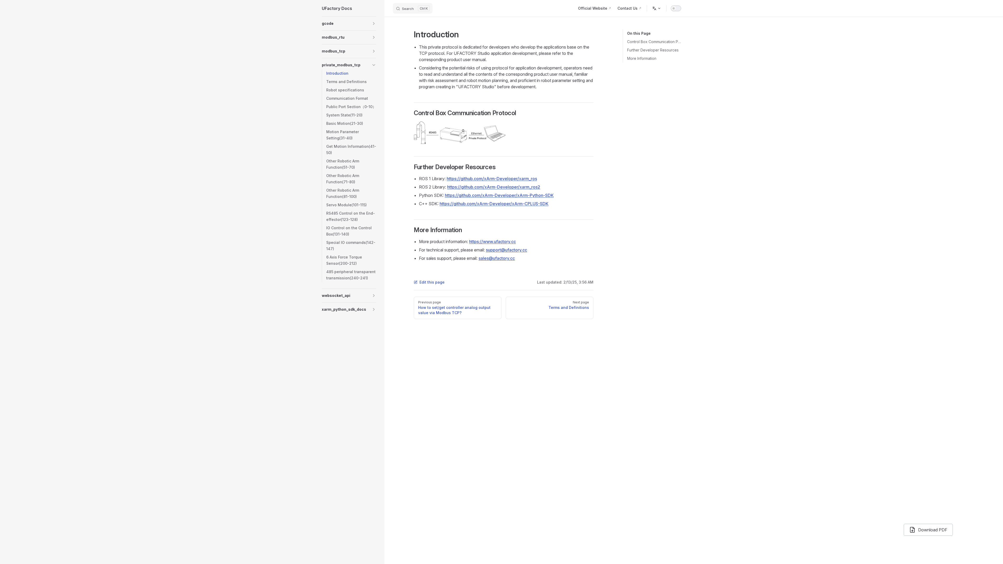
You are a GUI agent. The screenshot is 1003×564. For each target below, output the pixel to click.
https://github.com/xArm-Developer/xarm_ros (492, 178)
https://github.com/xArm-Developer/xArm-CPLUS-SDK (494, 203)
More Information (641, 58)
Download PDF (932, 529)
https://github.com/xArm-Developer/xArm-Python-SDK (499, 195)
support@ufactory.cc (506, 249)
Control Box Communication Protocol (654, 41)
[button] (349, 23)
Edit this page (432, 282)
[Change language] (656, 8)
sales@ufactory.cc (497, 258)
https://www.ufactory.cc (492, 241)
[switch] (676, 8)
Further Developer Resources (653, 50)
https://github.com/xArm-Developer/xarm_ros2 (493, 187)
